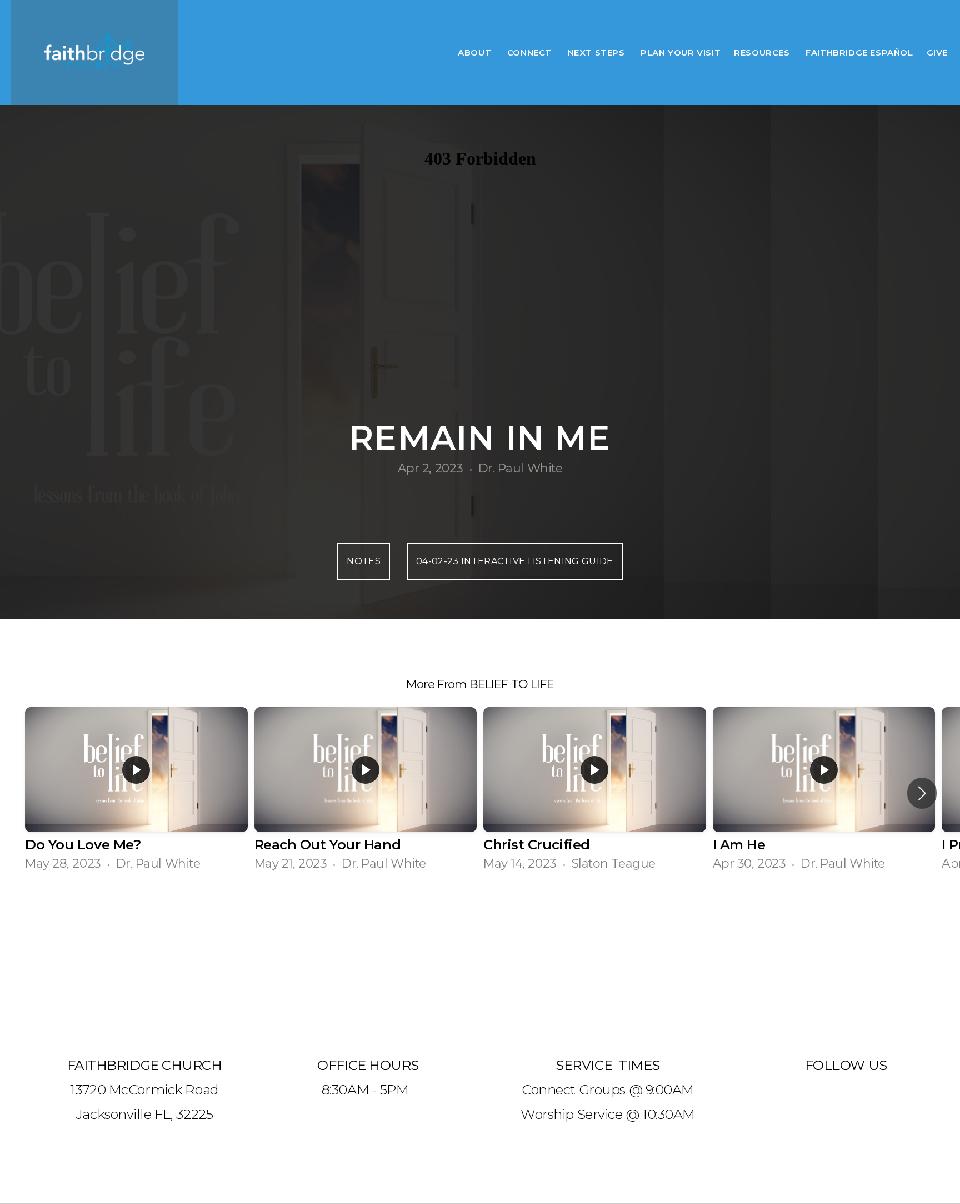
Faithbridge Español (859, 52)
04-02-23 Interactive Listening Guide (514, 561)
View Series (480, 915)
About (476, 52)
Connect (530, 52)
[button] (921, 793)
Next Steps (598, 52)
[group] (136, 793)
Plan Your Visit (681, 52)
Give (937, 52)
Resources (763, 52)
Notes (364, 561)
